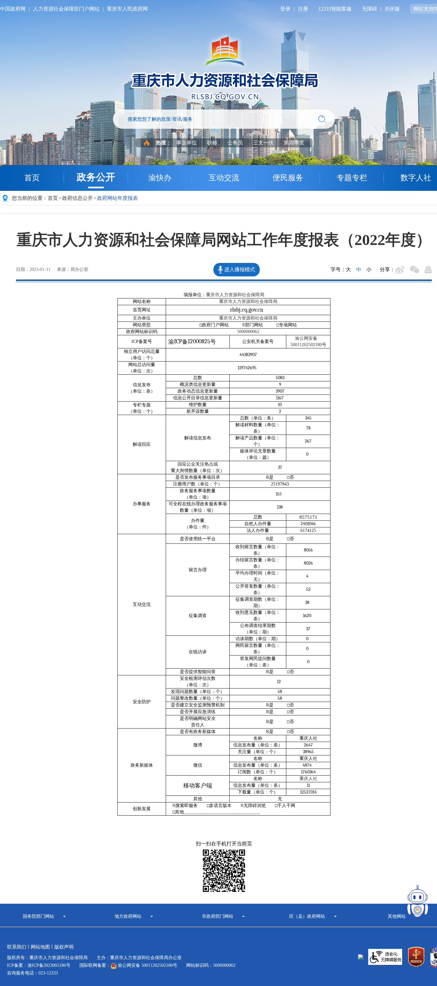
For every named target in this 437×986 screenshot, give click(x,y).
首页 (32, 178)
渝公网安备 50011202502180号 (146, 965)
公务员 (235, 142)
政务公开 (96, 177)
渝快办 (159, 178)
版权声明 (64, 946)
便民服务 (288, 178)
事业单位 (186, 142)
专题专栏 (352, 178)
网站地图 (40, 946)
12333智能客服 (335, 9)
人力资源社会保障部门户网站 (66, 9)
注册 (303, 9)
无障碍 (369, 9)
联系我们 (16, 946)
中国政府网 (13, 9)
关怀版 (392, 9)
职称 (212, 142)
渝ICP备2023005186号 (49, 965)
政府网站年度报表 (117, 198)
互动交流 (224, 178)
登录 (285, 9)
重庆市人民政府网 (127, 9)
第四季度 (294, 142)
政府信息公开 (77, 198)
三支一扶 (263, 142)
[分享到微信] (414, 269)
